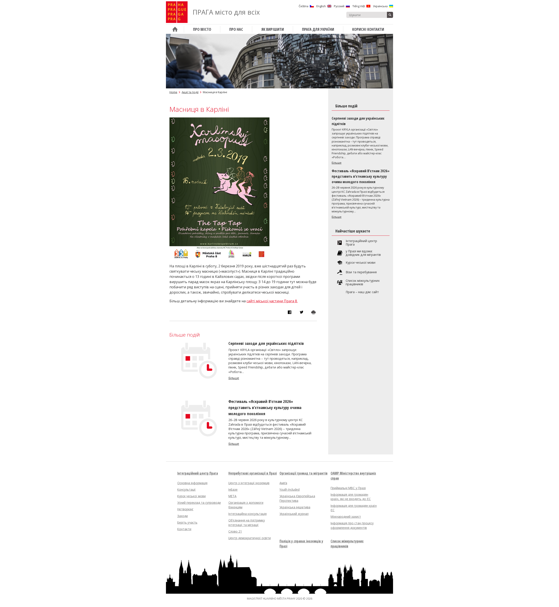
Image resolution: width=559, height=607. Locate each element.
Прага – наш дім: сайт (362, 292)
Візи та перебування (361, 272)
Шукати (390, 15)
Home (173, 92)
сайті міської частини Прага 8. (272, 301)
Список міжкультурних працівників (363, 282)
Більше (233, 378)
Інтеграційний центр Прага (361, 242)
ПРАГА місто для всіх (226, 12)
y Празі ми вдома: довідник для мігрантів (363, 252)
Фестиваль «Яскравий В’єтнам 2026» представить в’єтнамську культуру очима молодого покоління (264, 407)
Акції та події (190, 92)
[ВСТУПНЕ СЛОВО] (175, 29)
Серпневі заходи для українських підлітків (266, 343)
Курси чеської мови (360, 262)
